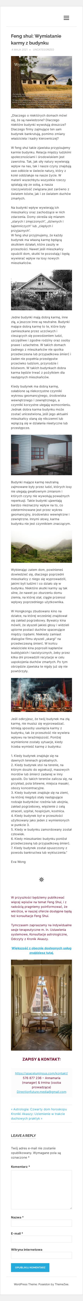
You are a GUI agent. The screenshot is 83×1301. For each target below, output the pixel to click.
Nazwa (17, 1217)
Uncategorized (43, 49)
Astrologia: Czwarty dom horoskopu (40, 1109)
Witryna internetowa (26, 1249)
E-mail (17, 1233)
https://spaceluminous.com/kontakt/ (41, 1073)
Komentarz (20, 1167)
